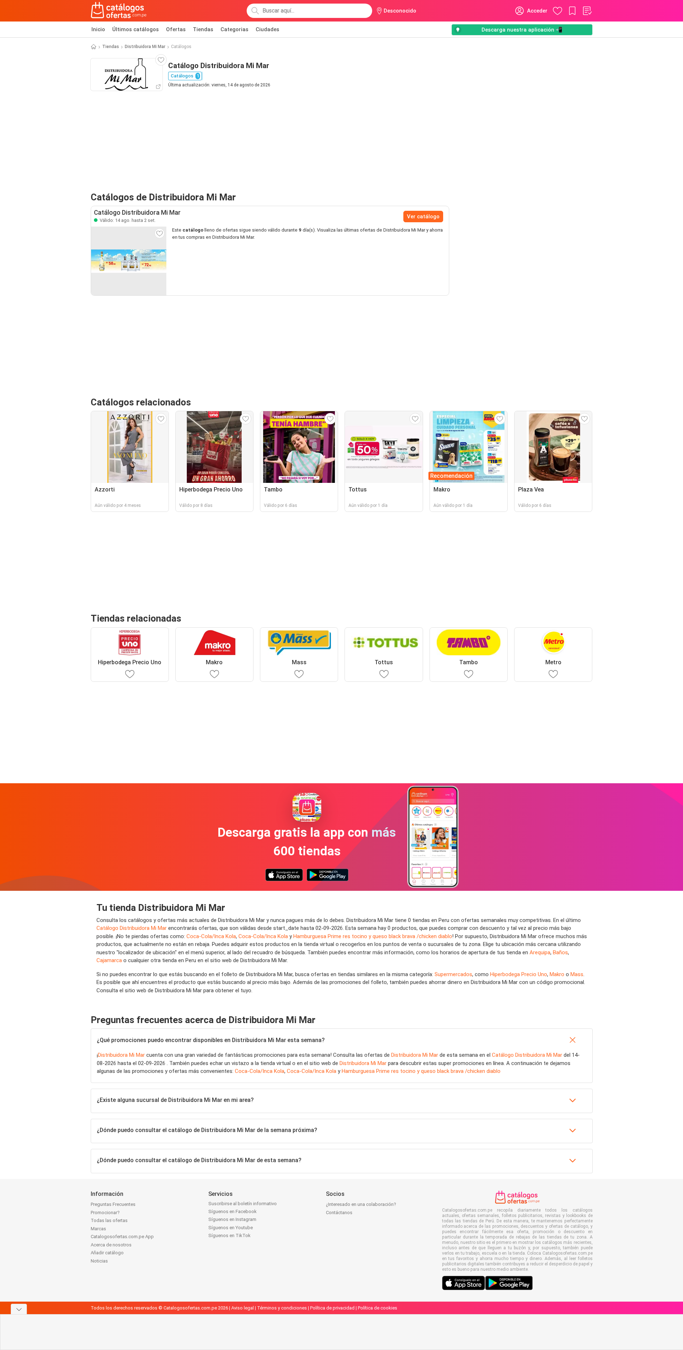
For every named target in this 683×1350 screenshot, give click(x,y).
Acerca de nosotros (111, 1244)
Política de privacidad (332, 1308)
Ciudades (267, 29)
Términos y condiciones (282, 1308)
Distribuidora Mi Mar (145, 46)
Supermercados (453, 974)
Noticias (99, 1261)
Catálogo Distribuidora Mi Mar (131, 928)
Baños (560, 952)
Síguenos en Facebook (232, 1211)
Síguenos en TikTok (229, 1235)
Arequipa (540, 952)
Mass (576, 974)
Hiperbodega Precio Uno (518, 974)
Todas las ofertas (109, 1220)
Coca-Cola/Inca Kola (211, 936)
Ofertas (176, 29)
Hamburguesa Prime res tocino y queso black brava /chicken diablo (372, 936)
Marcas (98, 1228)
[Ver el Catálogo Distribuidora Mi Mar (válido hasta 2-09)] (128, 261)
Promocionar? (105, 1212)
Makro (557, 974)
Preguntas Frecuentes (113, 1204)
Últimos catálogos (135, 29)
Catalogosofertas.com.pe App (122, 1236)
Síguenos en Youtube (230, 1227)
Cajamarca (109, 960)
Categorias (234, 29)
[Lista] (587, 10)
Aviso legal (242, 1308)
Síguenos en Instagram (232, 1219)
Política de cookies (377, 1308)
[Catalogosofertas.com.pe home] (119, 11)
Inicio (98, 29)
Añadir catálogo (107, 1252)
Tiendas (203, 29)
